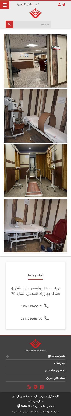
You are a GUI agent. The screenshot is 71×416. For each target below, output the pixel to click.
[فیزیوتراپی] (35, 170)
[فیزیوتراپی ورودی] (35, 60)
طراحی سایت (47, 406)
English (28, 4)
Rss (29, 387)
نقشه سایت (16, 411)
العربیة (19, 4)
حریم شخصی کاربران (31, 411)
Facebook (42, 387)
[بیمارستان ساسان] (35, 13)
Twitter (35, 387)
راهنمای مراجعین (55, 370)
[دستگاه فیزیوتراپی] (35, 115)
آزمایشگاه (59, 363)
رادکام (34, 406)
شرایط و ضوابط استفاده (50, 411)
